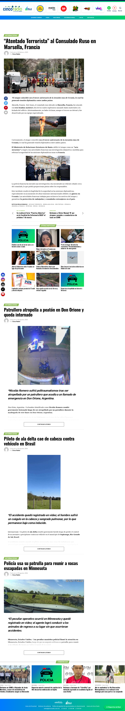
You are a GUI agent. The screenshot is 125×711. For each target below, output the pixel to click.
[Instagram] (3, 280)
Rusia (36, 206)
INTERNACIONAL (69, 17)
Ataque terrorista (35, 204)
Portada (29, 206)
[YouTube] (3, 294)
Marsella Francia (18, 206)
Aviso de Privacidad (31, 706)
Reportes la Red (114, 707)
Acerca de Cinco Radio (93, 706)
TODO (47, 17)
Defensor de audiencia (44, 706)
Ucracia (42, 206)
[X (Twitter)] (3, 284)
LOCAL (81, 17)
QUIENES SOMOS (36, 17)
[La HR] (63, 9)
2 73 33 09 (78, 708)
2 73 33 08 (71, 708)
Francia (68, 204)
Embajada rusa (49, 204)
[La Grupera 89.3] (40, 9)
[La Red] (28, 9)
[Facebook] (3, 275)
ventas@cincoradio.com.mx (52, 708)
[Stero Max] (87, 9)
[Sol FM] (75, 9)
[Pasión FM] (52, 9)
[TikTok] (3, 289)
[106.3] (98, 9)
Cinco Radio (16, 54)
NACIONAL (56, 17)
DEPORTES (90, 17)
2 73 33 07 (64, 708)
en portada (59, 204)
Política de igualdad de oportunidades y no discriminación (68, 706)
